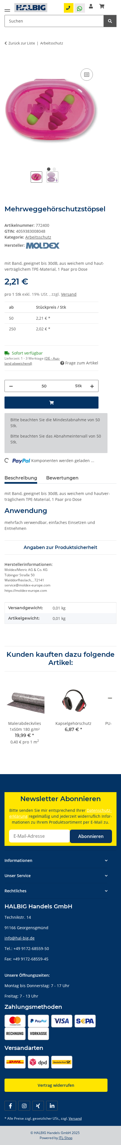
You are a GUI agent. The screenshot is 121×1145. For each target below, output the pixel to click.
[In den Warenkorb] (9, 61)
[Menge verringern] (11, 386)
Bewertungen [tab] (62, 478)
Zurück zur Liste (21, 43)
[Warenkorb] (101, 6)
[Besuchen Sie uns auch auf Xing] (38, 1106)
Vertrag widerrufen (56, 1085)
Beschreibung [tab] (21, 478)
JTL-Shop (65, 1137)
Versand (69, 294)
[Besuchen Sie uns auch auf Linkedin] (52, 1106)
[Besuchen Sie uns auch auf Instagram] (24, 1106)
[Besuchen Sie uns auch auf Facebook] (10, 1106)
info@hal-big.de (20, 938)
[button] (91, 6)
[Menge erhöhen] (92, 386)
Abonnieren (91, 836)
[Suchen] (110, 21)
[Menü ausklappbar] (7, 9)
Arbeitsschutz (38, 237)
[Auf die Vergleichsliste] (86, 74)
